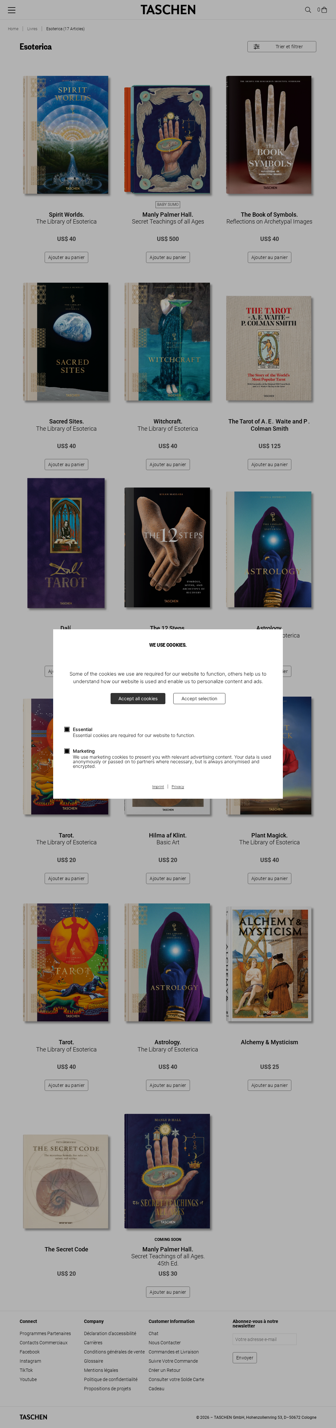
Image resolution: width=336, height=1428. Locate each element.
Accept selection (199, 698)
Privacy (178, 787)
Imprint (158, 787)
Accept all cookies (138, 698)
